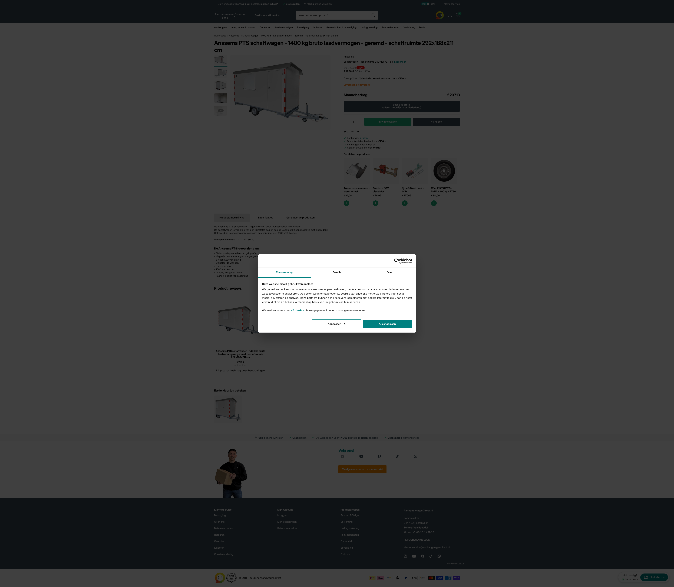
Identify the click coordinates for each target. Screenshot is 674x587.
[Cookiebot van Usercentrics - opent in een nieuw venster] (396, 261)
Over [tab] (390, 272)
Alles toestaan (387, 323)
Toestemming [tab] (284, 272)
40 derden (297, 310)
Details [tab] (337, 272)
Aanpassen (334, 323)
